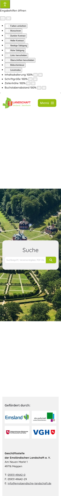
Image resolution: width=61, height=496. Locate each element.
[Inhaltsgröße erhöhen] (40, 74)
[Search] (51, 260)
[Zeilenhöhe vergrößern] (33, 83)
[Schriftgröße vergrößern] (35, 79)
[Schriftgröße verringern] (30, 79)
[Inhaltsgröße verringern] (35, 74)
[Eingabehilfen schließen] (8, 18)
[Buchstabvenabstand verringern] (39, 87)
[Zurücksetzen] (2, 18)
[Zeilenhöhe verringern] (28, 83)
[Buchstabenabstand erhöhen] (44, 87)
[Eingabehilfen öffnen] (5, 4)
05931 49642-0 (16, 474)
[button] (47, 103)
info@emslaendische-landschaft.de (29, 483)
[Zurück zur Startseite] (16, 103)
